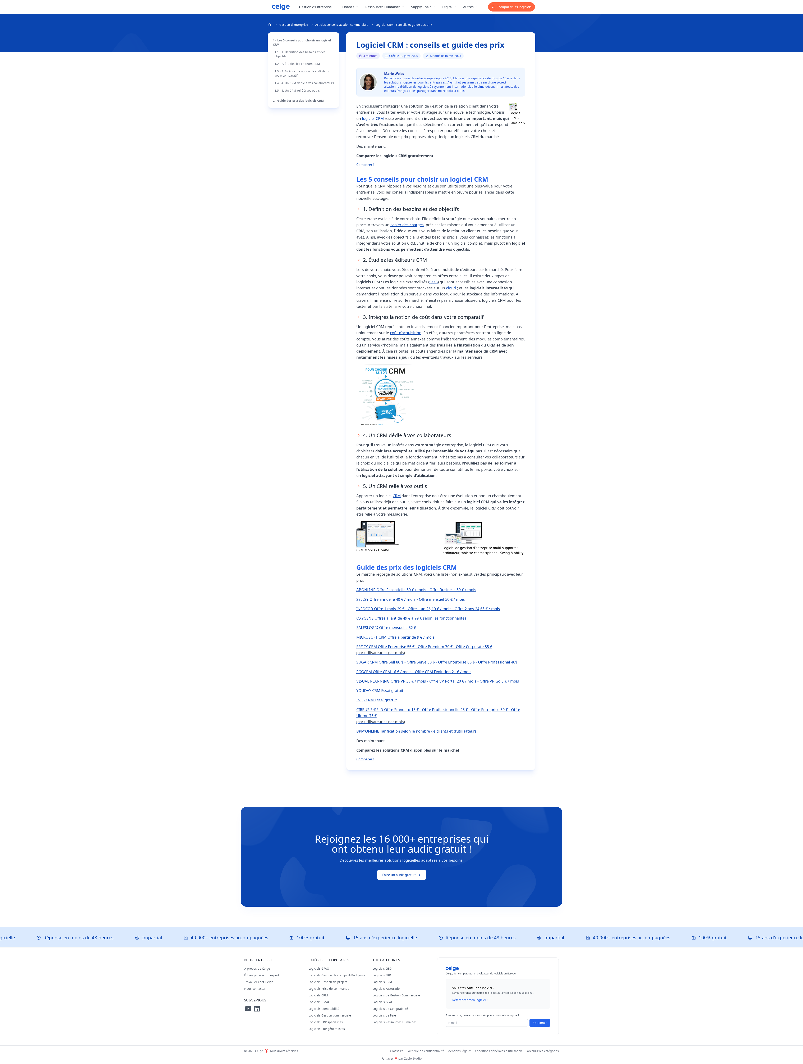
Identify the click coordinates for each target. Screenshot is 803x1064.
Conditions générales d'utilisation (498, 1051)
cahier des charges (407, 224)
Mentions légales (460, 1051)
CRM (397, 495)
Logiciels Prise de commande (328, 989)
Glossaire (396, 1051)
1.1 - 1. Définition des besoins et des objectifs (300, 54)
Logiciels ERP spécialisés (325, 1022)
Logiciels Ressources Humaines (395, 1022)
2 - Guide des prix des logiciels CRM (298, 101)
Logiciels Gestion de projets (327, 982)
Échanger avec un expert (261, 975)
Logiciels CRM (318, 995)
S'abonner (540, 1023)
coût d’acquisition (405, 332)
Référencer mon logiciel (469, 1000)
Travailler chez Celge (258, 982)
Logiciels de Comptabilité (390, 1009)
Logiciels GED (382, 968)
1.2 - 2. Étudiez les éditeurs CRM (297, 64)
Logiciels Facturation (387, 989)
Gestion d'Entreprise (293, 25)
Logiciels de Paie (384, 1015)
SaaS (433, 281)
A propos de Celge (257, 968)
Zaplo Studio (413, 1058)
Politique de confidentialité (425, 1051)
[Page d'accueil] (281, 7)
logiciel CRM (373, 118)
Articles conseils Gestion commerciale (341, 25)
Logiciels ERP (382, 975)
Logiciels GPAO (318, 968)
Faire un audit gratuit (399, 875)
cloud (451, 287)
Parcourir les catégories (542, 1051)
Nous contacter (255, 989)
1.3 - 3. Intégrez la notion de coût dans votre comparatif (302, 73)
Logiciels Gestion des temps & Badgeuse (336, 975)
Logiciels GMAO (319, 1002)
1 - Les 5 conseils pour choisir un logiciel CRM (302, 42)
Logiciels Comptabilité (323, 1009)
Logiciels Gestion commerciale (329, 1015)
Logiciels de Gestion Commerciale (396, 995)
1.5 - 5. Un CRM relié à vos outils (297, 90)
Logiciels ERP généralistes (326, 1029)
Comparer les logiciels (514, 7)
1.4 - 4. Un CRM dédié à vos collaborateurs (304, 83)
